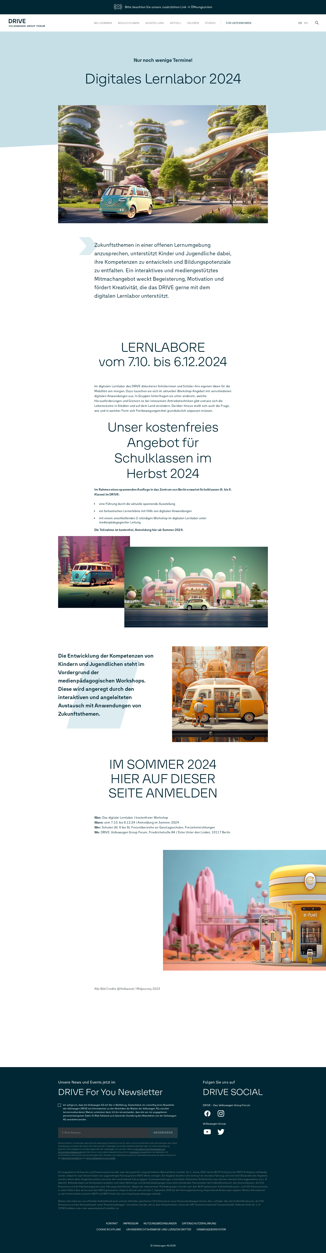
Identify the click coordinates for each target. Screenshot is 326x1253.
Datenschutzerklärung (72, 1158)
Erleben (193, 23)
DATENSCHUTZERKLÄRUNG (199, 1223)
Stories (210, 23)
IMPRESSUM (130, 1223)
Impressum (135, 1152)
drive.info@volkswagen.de (70, 1152)
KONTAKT (112, 1223)
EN (306, 23)
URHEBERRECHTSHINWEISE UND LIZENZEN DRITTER (158, 1229)
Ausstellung (154, 23)
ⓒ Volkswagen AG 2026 (163, 1245)
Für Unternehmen (238, 23)
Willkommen (103, 23)
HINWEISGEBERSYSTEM (211, 1229)
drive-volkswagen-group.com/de (100, 1158)
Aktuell (175, 23)
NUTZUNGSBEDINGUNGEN (160, 1223)
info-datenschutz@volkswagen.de (149, 1149)
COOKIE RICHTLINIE (108, 1229)
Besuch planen (128, 23)
